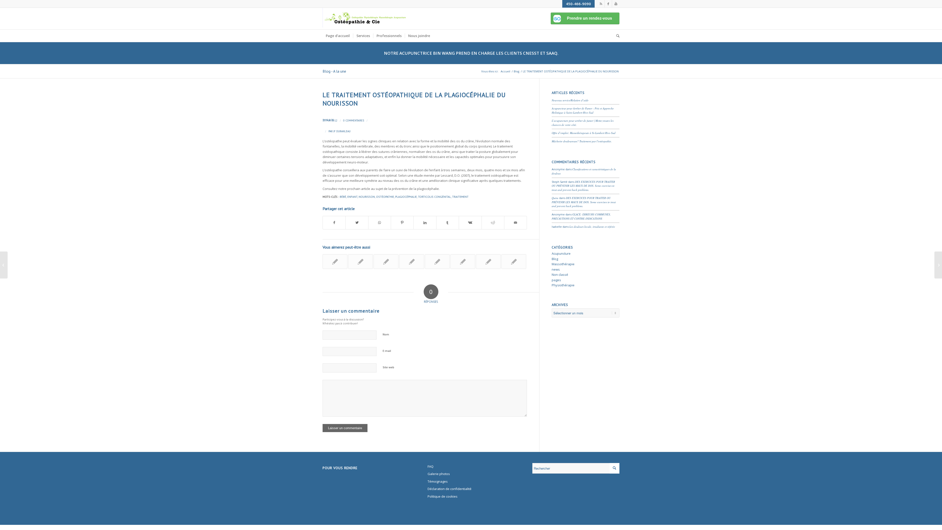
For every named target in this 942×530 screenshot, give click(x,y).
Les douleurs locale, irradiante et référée (592, 226)
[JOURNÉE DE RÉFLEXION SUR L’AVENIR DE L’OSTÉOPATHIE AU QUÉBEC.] (513, 261)
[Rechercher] (616, 36)
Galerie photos (439, 474)
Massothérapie (563, 264)
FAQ (430, 466)
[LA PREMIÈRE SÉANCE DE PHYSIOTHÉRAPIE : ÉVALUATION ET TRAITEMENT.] (335, 261)
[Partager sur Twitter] (357, 222)
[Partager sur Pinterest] (402, 222)
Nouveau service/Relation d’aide (570, 100)
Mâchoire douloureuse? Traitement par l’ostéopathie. (582, 141)
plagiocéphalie (406, 197)
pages (556, 280)
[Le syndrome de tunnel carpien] (411, 261)
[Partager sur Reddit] (493, 222)
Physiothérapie (563, 285)
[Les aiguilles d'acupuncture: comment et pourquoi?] (488, 261)
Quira (555, 198)
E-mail (387, 351)
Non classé (560, 274)
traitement (460, 197)
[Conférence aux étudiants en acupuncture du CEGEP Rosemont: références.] (386, 261)
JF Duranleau (342, 131)
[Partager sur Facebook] (334, 222)
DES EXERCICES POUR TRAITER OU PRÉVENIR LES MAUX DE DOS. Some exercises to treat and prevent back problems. (583, 186)
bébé (343, 197)
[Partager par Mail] (515, 222)
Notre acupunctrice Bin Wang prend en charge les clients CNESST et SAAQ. (471, 53)
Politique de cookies (443, 496)
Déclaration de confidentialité (449, 489)
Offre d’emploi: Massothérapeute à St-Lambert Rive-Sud (583, 133)
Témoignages (438, 481)
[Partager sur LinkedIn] (425, 222)
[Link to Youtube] (615, 3)
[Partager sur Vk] (470, 222)
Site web (388, 367)
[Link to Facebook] (608, 3)
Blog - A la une (334, 71)
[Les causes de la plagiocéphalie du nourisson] (437, 261)
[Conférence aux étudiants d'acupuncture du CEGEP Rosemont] (360, 261)
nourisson (367, 197)
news (556, 269)
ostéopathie (385, 197)
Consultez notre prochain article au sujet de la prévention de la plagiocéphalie (381, 188)
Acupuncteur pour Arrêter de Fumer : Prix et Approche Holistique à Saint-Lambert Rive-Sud (583, 110)
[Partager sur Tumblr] (447, 222)
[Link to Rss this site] (600, 3)
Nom (386, 334)
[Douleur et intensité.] (462, 261)
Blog (331, 119)
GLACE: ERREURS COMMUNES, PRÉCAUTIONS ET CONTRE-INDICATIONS (581, 216)
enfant (352, 197)
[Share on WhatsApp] (379, 222)
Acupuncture (561, 253)
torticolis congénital (434, 197)
